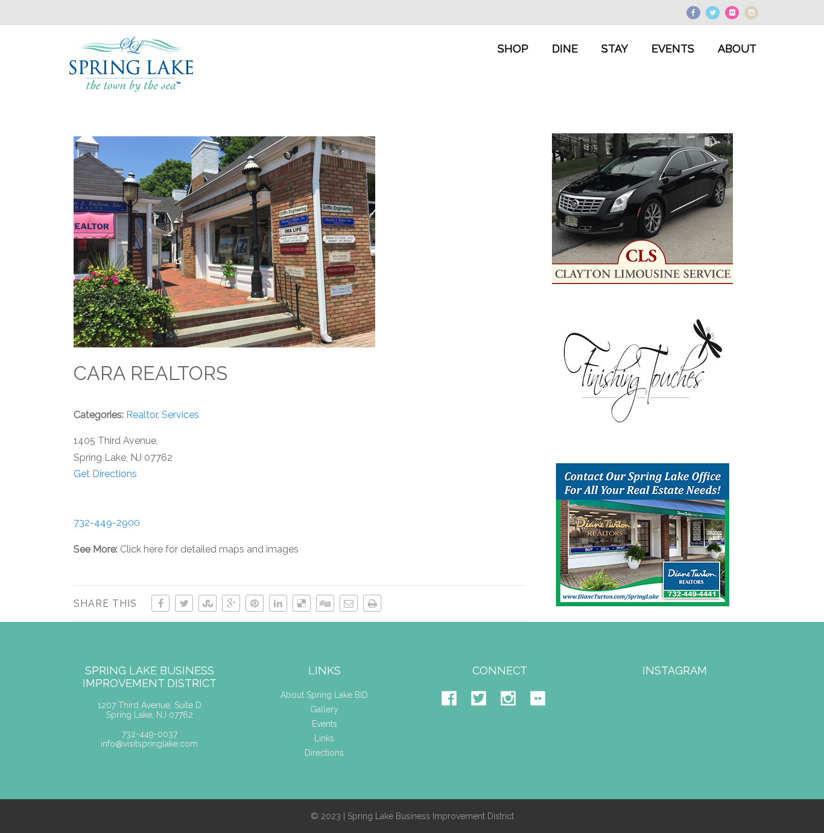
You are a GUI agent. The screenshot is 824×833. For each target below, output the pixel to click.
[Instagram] (514, 715)
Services (180, 414)
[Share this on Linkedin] (278, 603)
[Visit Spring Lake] (132, 100)
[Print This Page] (372, 603)
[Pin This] (255, 603)
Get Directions (105, 474)
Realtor (141, 414)
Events (324, 724)
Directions (324, 753)
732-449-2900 (107, 522)
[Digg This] (325, 603)
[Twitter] (484, 715)
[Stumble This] (207, 603)
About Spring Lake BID (324, 695)
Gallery (324, 709)
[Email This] (349, 603)
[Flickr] (543, 715)
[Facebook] (455, 715)
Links (324, 738)
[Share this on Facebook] (160, 603)
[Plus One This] (231, 603)
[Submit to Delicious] (302, 603)
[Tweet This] (184, 603)
